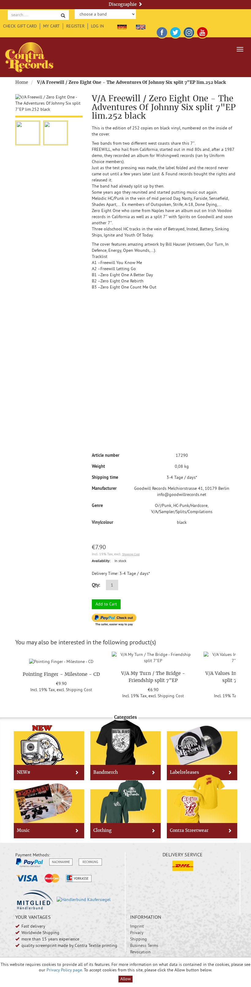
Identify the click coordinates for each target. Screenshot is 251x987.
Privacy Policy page (64, 970)
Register (75, 26)
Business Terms (144, 945)
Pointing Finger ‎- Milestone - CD (61, 674)
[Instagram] (189, 31)
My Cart (51, 26)
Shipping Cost (131, 554)
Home (21, 82)
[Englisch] (140, 26)
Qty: (96, 585)
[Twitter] (175, 31)
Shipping (138, 939)
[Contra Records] (29, 57)
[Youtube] (202, 31)
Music (23, 830)
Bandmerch (105, 772)
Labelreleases (184, 772)
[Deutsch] (122, 26)
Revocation (140, 952)
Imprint (137, 926)
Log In (97, 26)
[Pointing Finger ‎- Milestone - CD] (61, 660)
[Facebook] (162, 31)
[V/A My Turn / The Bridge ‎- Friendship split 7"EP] (153, 657)
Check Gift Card (20, 26)
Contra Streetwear (189, 830)
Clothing (102, 830)
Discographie (123, 4)
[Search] (63, 15)
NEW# (23, 772)
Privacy (137, 932)
